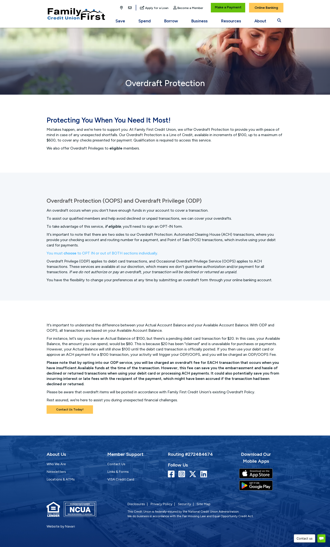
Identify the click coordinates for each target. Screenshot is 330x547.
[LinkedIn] (203, 474)
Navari (70, 526)
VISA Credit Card (120, 479)
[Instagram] (182, 474)
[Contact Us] (130, 8)
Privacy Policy (161, 504)
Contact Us (116, 464)
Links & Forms (118, 472)
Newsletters (56, 472)
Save (120, 21)
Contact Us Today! (69, 409)
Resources (231, 21)
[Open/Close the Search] (279, 19)
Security (184, 504)
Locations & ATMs (61, 479)
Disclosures (136, 504)
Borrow (171, 21)
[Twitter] (193, 474)
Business (199, 21)
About (260, 21)
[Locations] (122, 8)
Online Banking (266, 8)
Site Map (203, 504)
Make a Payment (228, 7)
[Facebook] (172, 474)
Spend (144, 21)
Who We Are (56, 464)
